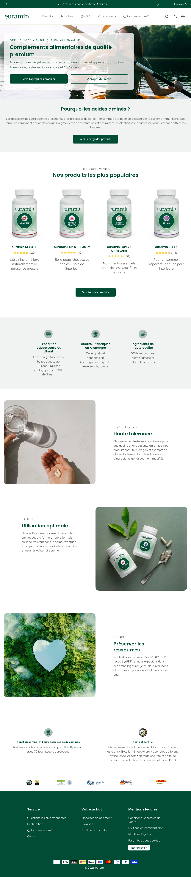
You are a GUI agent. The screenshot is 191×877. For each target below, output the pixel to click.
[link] (33, 782)
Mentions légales (139, 834)
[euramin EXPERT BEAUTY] (72, 213)
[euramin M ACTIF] (25, 213)
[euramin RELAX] (166, 213)
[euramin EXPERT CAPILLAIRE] (119, 213)
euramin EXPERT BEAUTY (72, 247)
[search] (167, 16)
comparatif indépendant (67, 747)
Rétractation (139, 847)
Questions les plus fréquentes (46, 818)
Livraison (87, 824)
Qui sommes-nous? (39, 830)
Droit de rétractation (95, 830)
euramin (100, 867)
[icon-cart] (183, 16)
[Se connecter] (175, 16)
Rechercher (35, 824)
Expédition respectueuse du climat (48, 348)
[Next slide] (158, 4)
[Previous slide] (6, 4)
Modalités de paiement (97, 818)
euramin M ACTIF (24, 247)
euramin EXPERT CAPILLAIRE (119, 249)
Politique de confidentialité (145, 828)
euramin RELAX (166, 247)
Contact (32, 836)
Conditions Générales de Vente (144, 820)
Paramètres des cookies (144, 840)
